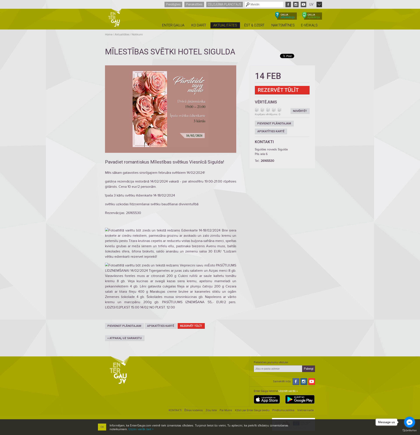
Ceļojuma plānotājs (224, 4)
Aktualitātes (122, 34)
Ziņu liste (211, 410)
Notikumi (137, 34)
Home (108, 34)
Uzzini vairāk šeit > (141, 429)
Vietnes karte (305, 410)
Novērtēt (300, 111)
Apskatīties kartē (160, 325)
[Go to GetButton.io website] (409, 430)
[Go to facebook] (409, 422)
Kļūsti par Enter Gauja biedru (252, 410)
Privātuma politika (283, 410)
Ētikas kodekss (193, 410)
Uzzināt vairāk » (288, 391)
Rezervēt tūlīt (191, 325)
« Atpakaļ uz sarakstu (124, 338)
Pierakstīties (194, 4)
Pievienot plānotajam (124, 325)
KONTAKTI (175, 410)
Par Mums (226, 410)
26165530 (267, 161)
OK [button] (102, 427)
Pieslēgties (173, 4)
